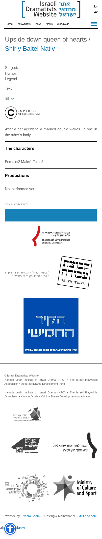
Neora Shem (31, 516)
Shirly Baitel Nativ (30, 48)
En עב (96, 8)
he (12, 99)
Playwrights (24, 23)
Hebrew (18, 527)
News (49, 23)
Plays (38, 23)
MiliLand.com (87, 516)
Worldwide (63, 23)
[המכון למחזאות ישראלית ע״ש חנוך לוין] (51, 235)
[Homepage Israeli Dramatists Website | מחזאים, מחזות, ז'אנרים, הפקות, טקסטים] (51, 10)
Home (9, 23)
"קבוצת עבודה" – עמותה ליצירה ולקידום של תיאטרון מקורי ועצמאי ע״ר (27, 274)
